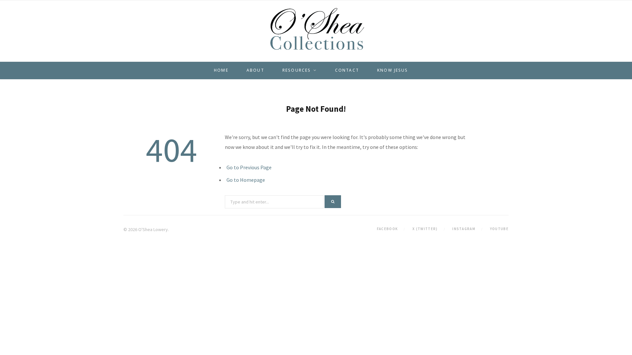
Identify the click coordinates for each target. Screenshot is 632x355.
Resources (296, 70)
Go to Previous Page (249, 167)
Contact (347, 70)
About (255, 70)
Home (221, 70)
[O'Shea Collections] (316, 29)
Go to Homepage (245, 180)
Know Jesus (392, 70)
